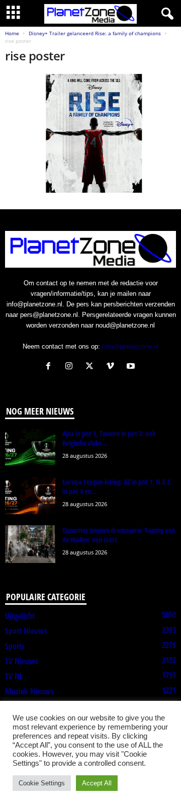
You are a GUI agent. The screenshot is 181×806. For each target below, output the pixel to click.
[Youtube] (132, 367)
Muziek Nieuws (29, 691)
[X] (91, 367)
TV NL (14, 676)
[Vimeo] (112, 367)
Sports (15, 646)
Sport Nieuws (26, 630)
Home (12, 33)
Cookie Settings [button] (42, 783)
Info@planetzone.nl (130, 346)
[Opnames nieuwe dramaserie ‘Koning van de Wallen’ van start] (30, 544)
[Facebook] (50, 367)
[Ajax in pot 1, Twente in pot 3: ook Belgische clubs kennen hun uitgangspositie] (30, 447)
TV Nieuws (21, 661)
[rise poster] (90, 133)
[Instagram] (71, 367)
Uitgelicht (20, 615)
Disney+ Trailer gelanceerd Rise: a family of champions (95, 33)
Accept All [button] (97, 783)
